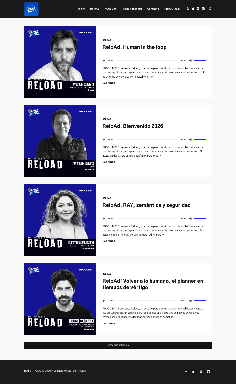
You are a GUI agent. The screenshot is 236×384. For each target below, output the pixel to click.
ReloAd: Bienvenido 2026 (132, 126)
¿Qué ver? (111, 9)
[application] (154, 60)
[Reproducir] (104, 60)
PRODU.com (172, 9)
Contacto (153, 9)
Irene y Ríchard (132, 9)
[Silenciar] (190, 60)
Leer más (108, 82)
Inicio (81, 9)
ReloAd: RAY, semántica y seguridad (146, 205)
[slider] (200, 60)
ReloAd (94, 9)
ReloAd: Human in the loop (134, 47)
